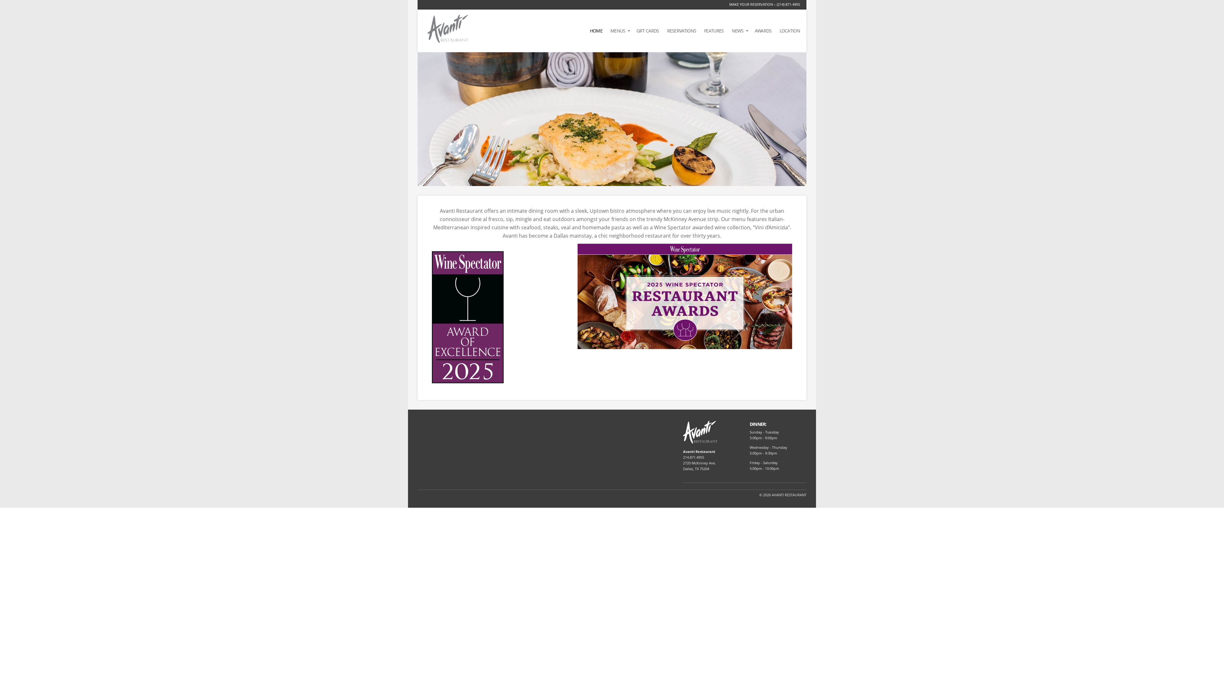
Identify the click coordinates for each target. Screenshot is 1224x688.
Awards (763, 31)
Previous (422, 118)
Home (596, 31)
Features (714, 31)
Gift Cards (648, 31)
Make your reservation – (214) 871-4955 (764, 4)
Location (790, 31)
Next (802, 118)
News (738, 31)
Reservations (681, 31)
